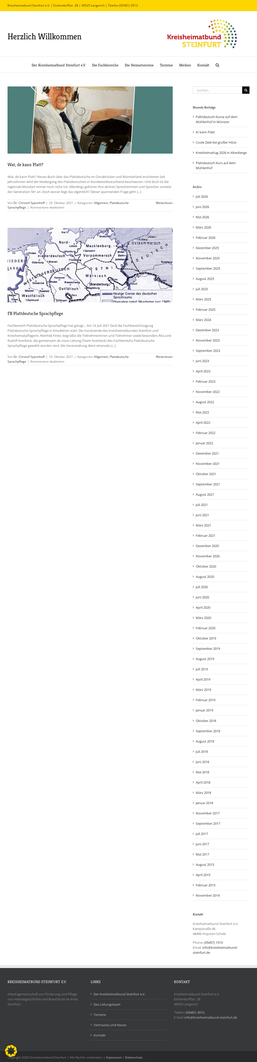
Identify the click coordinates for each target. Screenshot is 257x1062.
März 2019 (203, 689)
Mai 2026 (202, 217)
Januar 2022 (204, 443)
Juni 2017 (202, 844)
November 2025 (208, 258)
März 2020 (203, 617)
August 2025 (205, 278)
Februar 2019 (205, 700)
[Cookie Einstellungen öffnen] (11, 1055)
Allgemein (101, 203)
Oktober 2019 (206, 638)
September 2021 (208, 484)
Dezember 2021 (207, 453)
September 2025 (208, 268)
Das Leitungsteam (107, 1004)
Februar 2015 (205, 885)
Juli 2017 (202, 833)
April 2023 (203, 371)
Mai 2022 (202, 412)
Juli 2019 (202, 669)
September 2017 (208, 823)
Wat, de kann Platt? (25, 164)
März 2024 (203, 319)
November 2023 (208, 340)
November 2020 (208, 556)
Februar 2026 (205, 237)
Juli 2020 (202, 587)
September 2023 (208, 350)
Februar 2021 (205, 535)
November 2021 (208, 463)
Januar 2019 (204, 710)
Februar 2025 (205, 309)
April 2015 (203, 875)
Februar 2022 (205, 433)
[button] (217, 64)
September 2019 (208, 648)
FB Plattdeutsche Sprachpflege (35, 313)
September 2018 (208, 731)
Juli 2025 (202, 289)
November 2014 (208, 895)
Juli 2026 (202, 196)
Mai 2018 (202, 772)
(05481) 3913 (195, 1012)
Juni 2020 (202, 597)
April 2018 (203, 782)
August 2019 (205, 659)
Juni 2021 (202, 515)
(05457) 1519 (213, 942)
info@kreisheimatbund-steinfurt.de (210, 1017)
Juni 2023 (202, 361)
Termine (100, 1014)
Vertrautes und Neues (110, 1025)
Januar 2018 (204, 803)
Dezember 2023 (207, 330)
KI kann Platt (205, 132)
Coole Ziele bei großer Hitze (216, 142)
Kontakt (100, 1035)
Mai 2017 (202, 854)
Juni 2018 (202, 762)
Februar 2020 (205, 628)
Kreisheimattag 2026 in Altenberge (221, 152)
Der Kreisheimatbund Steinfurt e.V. (119, 994)
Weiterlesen (164, 203)
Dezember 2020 (207, 546)
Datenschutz (134, 1057)
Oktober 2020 (206, 566)
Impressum (114, 1057)
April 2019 (203, 679)
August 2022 (205, 402)
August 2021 (205, 494)
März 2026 (203, 227)
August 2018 (205, 741)
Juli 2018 (202, 751)
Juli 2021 (202, 504)
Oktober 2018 (206, 720)
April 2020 (203, 607)
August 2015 (205, 864)
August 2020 (205, 576)
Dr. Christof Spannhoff (29, 203)
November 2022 (208, 391)
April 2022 (203, 422)
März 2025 (203, 299)
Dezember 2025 (207, 248)
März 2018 (203, 792)
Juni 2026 (202, 206)
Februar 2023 (205, 381)
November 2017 (208, 813)
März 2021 (203, 525)
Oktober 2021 (206, 474)
